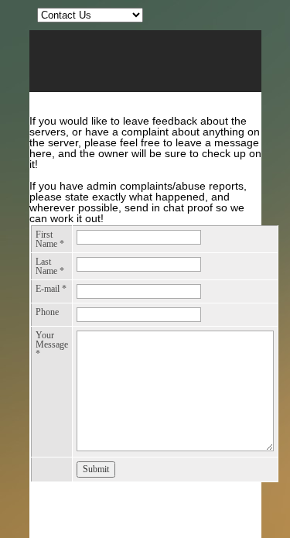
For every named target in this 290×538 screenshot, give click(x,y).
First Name (50, 239)
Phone (47, 312)
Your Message (52, 344)
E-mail (51, 288)
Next (246, 81)
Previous (44, 81)
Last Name (50, 266)
